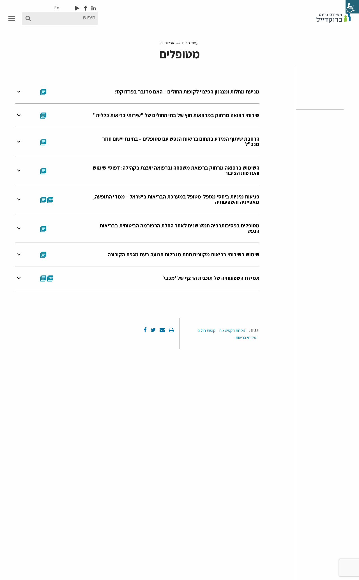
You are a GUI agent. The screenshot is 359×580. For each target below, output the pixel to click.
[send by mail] (161, 329)
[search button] (28, 18)
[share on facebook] (145, 329)
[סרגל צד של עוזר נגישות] (352, 6)
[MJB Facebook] (85, 8)
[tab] (137, 91)
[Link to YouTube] (77, 8)
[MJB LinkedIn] (93, 8)
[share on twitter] (152, 329)
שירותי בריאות (246, 337)
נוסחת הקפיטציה (232, 330)
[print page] (171, 329)
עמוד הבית (190, 42)
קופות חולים (206, 330)
